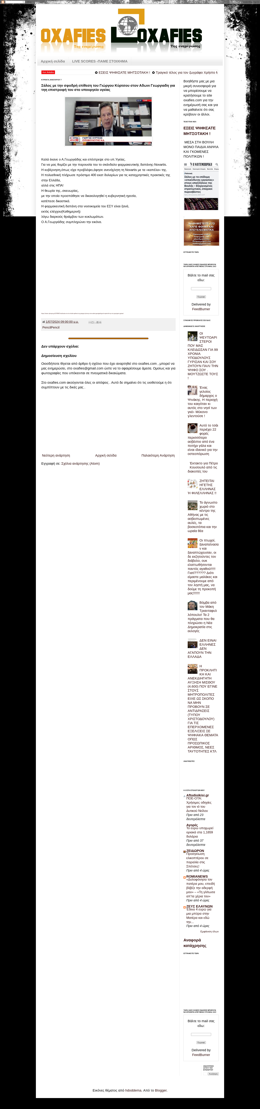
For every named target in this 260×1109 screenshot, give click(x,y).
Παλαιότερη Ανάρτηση (158, 455)
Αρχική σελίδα (53, 61)
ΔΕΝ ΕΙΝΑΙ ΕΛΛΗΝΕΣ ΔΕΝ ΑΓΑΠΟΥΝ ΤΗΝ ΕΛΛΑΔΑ (202, 648)
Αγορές (192, 825)
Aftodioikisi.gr (197, 795)
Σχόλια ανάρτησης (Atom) (80, 463)
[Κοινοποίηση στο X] (95, 322)
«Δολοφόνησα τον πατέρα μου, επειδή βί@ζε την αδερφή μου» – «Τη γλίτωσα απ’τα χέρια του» (200, 888)
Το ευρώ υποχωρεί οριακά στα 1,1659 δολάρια (199, 832)
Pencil (46, 327)
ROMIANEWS (197, 876)
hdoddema (133, 1090)
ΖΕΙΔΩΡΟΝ (195, 851)
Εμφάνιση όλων (209, 931)
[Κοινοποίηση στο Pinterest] (100, 322)
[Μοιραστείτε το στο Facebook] (97, 322)
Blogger (161, 1090)
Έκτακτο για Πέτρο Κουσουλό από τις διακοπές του (203, 467)
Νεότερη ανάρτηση (56, 455)
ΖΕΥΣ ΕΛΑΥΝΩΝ (199, 906)
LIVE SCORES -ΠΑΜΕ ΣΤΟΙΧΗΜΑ (100, 61)
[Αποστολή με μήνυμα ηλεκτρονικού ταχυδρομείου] (90, 322)
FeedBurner (201, 309)
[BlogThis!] (92, 322)
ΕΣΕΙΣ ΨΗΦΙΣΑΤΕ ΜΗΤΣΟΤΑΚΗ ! (97, 72)
